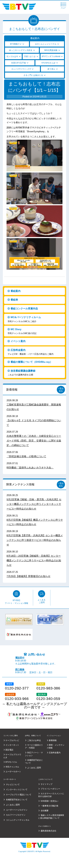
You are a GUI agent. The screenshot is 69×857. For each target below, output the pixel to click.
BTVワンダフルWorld (51, 56)
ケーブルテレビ (12, 740)
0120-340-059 (48, 699)
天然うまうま (30, 56)
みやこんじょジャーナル (45, 44)
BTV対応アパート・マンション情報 (16, 601)
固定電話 (9, 750)
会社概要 (44, 810)
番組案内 (16, 291)
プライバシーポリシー (50, 789)
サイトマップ (46, 784)
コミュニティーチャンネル (17, 820)
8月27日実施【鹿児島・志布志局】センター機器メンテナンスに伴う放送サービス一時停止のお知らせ (35, 540)
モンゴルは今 (12, 56)
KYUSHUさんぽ (48, 63)
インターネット (12, 745)
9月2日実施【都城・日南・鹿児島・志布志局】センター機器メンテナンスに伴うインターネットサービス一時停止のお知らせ (34, 504)
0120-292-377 (17, 688)
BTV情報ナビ (16, 44)
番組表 (14, 299)
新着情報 (12, 389)
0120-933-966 (17, 699)
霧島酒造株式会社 (48, 831)
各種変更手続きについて (16, 799)
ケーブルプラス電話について (18, 795)
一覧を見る (61, 389)
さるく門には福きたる (33, 75)
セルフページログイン (15, 815)
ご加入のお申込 (34, 740)
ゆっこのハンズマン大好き (20, 50)
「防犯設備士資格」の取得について (26, 456)
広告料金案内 (30, 352)
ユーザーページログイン (16, 810)
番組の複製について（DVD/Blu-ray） (31, 361)
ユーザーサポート (13, 771)
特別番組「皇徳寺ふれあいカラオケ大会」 (30, 467)
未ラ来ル (51, 69)
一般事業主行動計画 (49, 806)
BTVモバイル (11, 762)
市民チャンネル (12, 767)
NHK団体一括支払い (49, 801)
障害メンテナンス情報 (20, 484)
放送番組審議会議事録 (21, 372)
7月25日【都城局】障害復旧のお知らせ (28, 576)
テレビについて (13, 784)
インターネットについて (16, 789)
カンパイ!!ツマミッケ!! (21, 69)
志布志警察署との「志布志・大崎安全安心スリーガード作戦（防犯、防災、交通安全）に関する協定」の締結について (34, 441)
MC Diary (22, 331)
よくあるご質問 (41, 601)
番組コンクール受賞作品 (24, 308)
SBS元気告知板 (51, 50)
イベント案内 (18, 341)
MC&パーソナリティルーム (24, 319)
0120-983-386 (48, 688)
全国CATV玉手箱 (18, 63)
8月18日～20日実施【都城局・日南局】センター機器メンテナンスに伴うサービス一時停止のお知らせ (34, 560)
